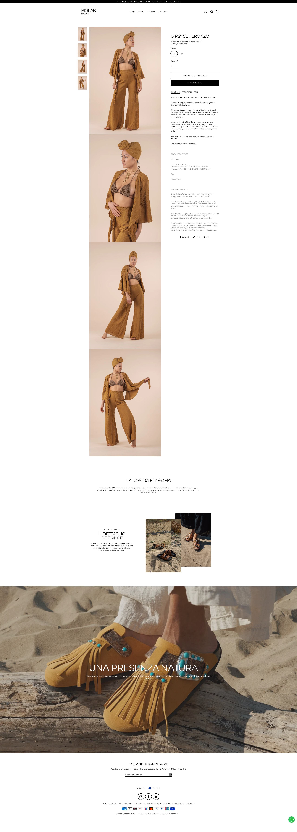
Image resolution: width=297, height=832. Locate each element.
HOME (132, 12)
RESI (196, 92)
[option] (148, 669)
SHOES (140, 12)
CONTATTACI (162, 12)
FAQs (104, 804)
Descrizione (175, 92)
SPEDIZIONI (187, 92)
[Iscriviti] (170, 774)
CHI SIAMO (151, 12)
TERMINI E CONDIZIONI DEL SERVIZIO (148, 804)
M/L (182, 54)
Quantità (174, 61)
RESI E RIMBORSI (125, 804)
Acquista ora (194, 83)
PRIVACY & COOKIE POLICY (173, 804)
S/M (174, 54)
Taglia (173, 48)
